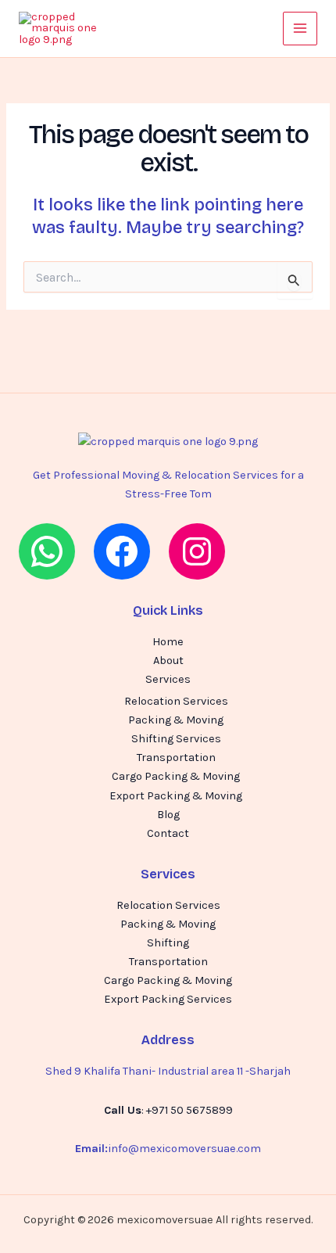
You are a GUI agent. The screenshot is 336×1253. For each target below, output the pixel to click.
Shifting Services (176, 738)
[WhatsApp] (47, 551)
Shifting (168, 943)
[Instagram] (197, 551)
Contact (168, 833)
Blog (168, 814)
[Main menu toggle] (300, 29)
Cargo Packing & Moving (176, 776)
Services (168, 679)
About (168, 660)
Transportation (176, 757)
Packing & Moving (175, 720)
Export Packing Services (168, 999)
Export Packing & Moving (175, 795)
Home (168, 641)
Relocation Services (176, 701)
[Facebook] (122, 551)
